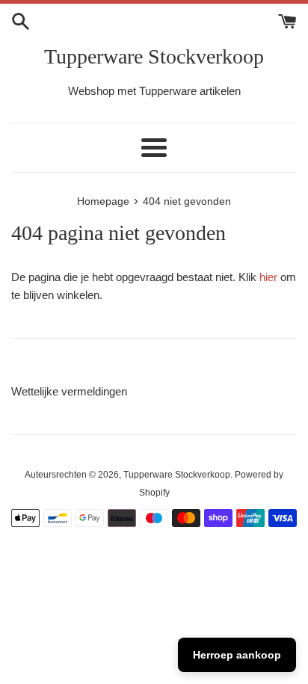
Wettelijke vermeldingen (69, 391)
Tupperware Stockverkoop (154, 56)
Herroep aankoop (237, 655)
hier (268, 277)
